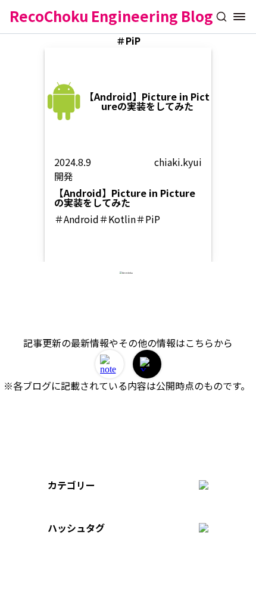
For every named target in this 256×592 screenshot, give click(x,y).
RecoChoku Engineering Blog (111, 15)
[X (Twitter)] (147, 364)
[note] (109, 364)
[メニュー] (239, 17)
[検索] (221, 17)
